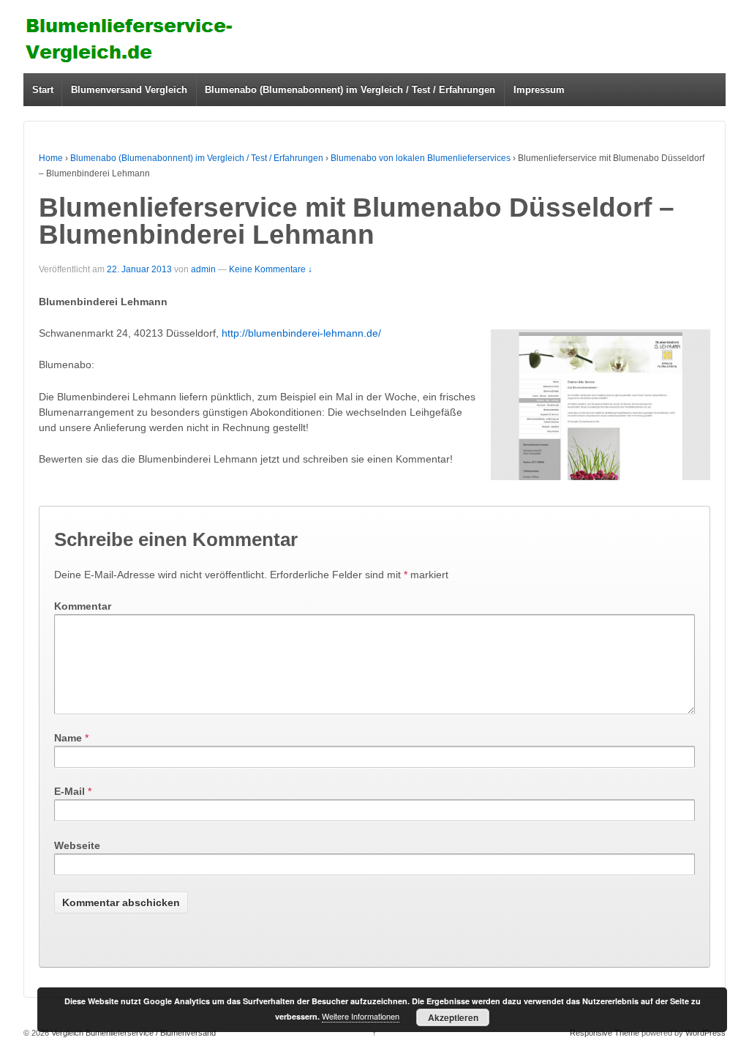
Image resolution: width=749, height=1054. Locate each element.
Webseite (77, 845)
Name (68, 738)
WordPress (705, 1032)
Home (51, 158)
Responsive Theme (604, 1032)
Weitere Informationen (360, 1016)
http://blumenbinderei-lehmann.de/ (301, 333)
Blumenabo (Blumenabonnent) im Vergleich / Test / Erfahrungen (350, 89)
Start (42, 89)
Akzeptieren (453, 1017)
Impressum (539, 89)
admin (203, 269)
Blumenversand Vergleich (129, 89)
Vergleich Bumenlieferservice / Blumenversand (132, 1032)
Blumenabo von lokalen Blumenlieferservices (421, 158)
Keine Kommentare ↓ (270, 269)
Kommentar (82, 606)
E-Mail (69, 791)
